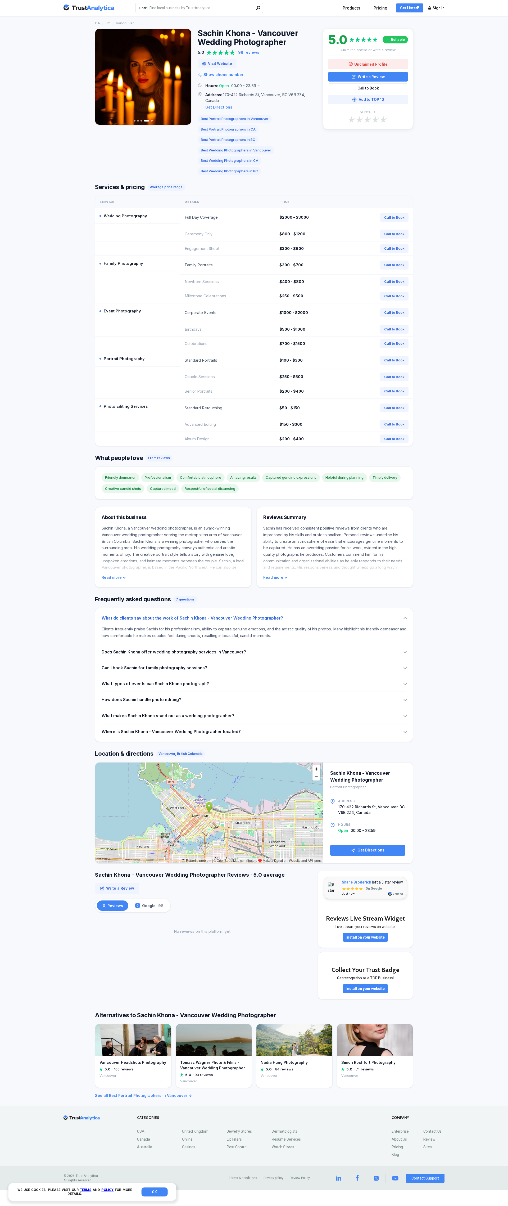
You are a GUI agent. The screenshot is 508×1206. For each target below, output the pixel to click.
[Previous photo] (102, 77)
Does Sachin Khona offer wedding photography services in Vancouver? (174, 651)
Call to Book (368, 88)
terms (85, 1190)
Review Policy (300, 1178)
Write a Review (371, 76)
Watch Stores (283, 1147)
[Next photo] (183, 77)
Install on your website (365, 937)
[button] (257, 86)
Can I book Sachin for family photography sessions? (154, 667)
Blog (395, 1155)
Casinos (188, 1147)
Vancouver (125, 23)
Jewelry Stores (239, 1131)
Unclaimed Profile (371, 64)
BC (108, 23)
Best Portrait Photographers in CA (228, 129)
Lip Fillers (234, 1139)
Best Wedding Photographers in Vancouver (236, 150)
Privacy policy (273, 1178)
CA (97, 23)
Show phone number (223, 74)
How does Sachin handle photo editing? (141, 699)
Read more (112, 577)
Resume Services (286, 1139)
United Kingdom (195, 1131)
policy (107, 1190)
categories (148, 1117)
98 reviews (248, 52)
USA (140, 1131)
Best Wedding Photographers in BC (229, 171)
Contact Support (425, 1178)
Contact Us (432, 1131)
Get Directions (218, 107)
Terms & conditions (243, 1178)
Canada (143, 1139)
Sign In (438, 8)
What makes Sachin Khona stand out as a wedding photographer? (168, 715)
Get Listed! (409, 8)
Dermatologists (284, 1131)
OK (154, 1192)
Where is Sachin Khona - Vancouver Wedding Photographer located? (171, 731)
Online (187, 1139)
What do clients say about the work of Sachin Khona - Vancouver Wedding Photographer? (192, 618)
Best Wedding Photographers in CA (229, 160)
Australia (144, 1147)
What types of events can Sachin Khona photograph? (155, 683)
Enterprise (400, 1131)
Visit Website (220, 63)
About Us (399, 1139)
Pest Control (237, 1147)
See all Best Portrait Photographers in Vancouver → (143, 1095)
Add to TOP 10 (371, 99)
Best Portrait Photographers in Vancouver (235, 118)
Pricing (380, 8)
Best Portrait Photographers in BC (228, 139)
